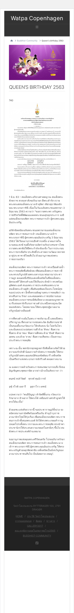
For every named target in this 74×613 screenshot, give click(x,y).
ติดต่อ (39, 521)
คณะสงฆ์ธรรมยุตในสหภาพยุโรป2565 (35, 530)
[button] (37, 27)
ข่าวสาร (50, 521)
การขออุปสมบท (23, 521)
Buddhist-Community (37, 535)
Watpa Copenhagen (37, 18)
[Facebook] (37, 543)
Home (19, 516)
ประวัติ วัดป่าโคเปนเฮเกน (40, 516)
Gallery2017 (35, 525)
